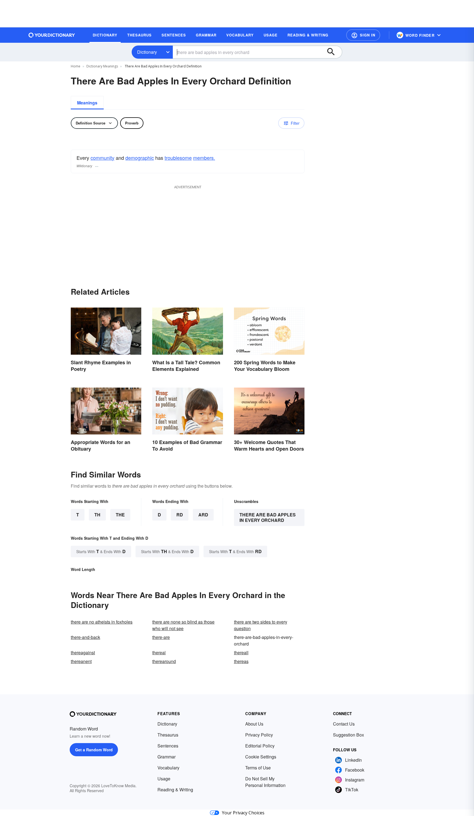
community (102, 157)
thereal (159, 652)
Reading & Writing (175, 789)
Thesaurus (167, 735)
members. (204, 157)
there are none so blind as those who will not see (183, 625)
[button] (363, 35)
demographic (139, 157)
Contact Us (344, 724)
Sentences (167, 746)
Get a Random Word (94, 749)
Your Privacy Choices (243, 813)
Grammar (166, 757)
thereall (241, 652)
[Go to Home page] (52, 35)
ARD (203, 514)
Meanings (87, 102)
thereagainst (83, 652)
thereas (241, 661)
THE (120, 514)
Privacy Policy (259, 735)
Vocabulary (168, 767)
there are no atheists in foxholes (101, 622)
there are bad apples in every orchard (267, 517)
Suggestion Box (348, 735)
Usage (163, 778)
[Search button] (333, 52)
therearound (164, 661)
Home (75, 66)
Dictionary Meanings (102, 66)
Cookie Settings (260, 757)
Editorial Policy (260, 746)
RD (179, 514)
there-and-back (85, 637)
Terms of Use (258, 767)
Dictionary (147, 52)
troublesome (178, 157)
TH (97, 514)
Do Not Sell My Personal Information (265, 781)
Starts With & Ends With (101, 551)
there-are (161, 637)
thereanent (81, 661)
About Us (254, 724)
